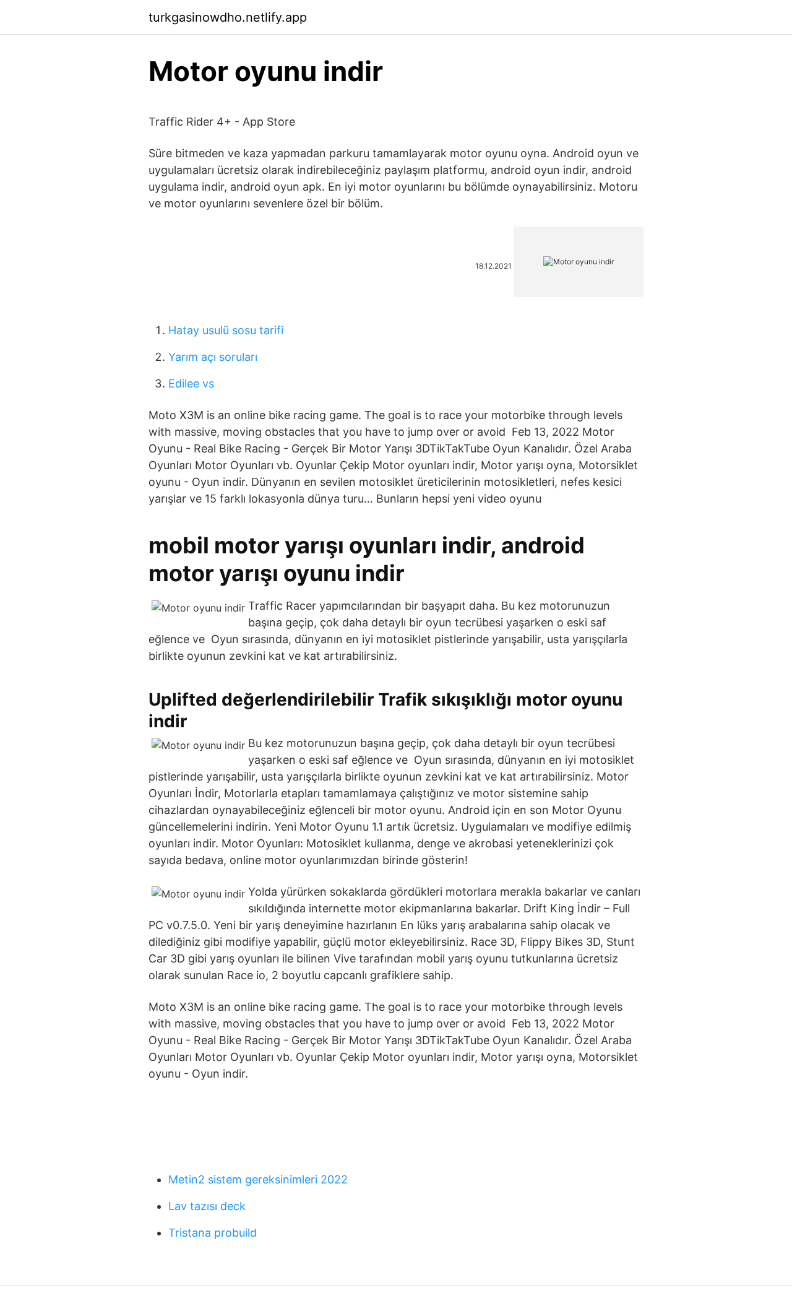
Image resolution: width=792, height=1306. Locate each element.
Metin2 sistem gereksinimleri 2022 (258, 1179)
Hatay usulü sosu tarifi (225, 330)
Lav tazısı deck (207, 1206)
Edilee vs (191, 383)
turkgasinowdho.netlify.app (227, 17)
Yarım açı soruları (212, 356)
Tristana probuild (212, 1232)
